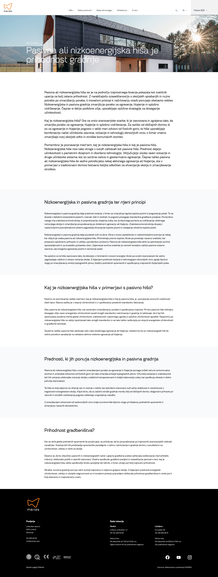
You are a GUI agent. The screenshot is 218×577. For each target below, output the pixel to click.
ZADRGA (188, 567)
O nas (134, 10)
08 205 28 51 (163, 533)
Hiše (71, 10)
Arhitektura (122, 10)
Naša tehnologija (104, 10)
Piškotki (41, 567)
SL (184, 10)
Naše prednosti (84, 10)
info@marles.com (33, 541)
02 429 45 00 (31, 538)
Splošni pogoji (31, 567)
